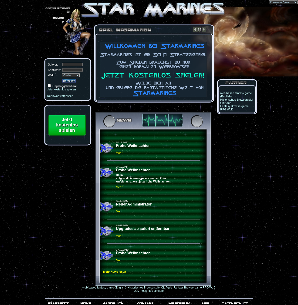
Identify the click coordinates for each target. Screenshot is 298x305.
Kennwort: (54, 70)
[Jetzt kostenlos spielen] (67, 136)
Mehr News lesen (114, 271)
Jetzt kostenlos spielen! (149, 290)
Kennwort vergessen (60, 96)
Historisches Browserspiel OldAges (150, 287)
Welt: (51, 75)
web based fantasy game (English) (104, 287)
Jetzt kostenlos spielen (61, 89)
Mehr (119, 153)
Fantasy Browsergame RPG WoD (194, 287)
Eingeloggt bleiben (64, 86)
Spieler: (53, 64)
